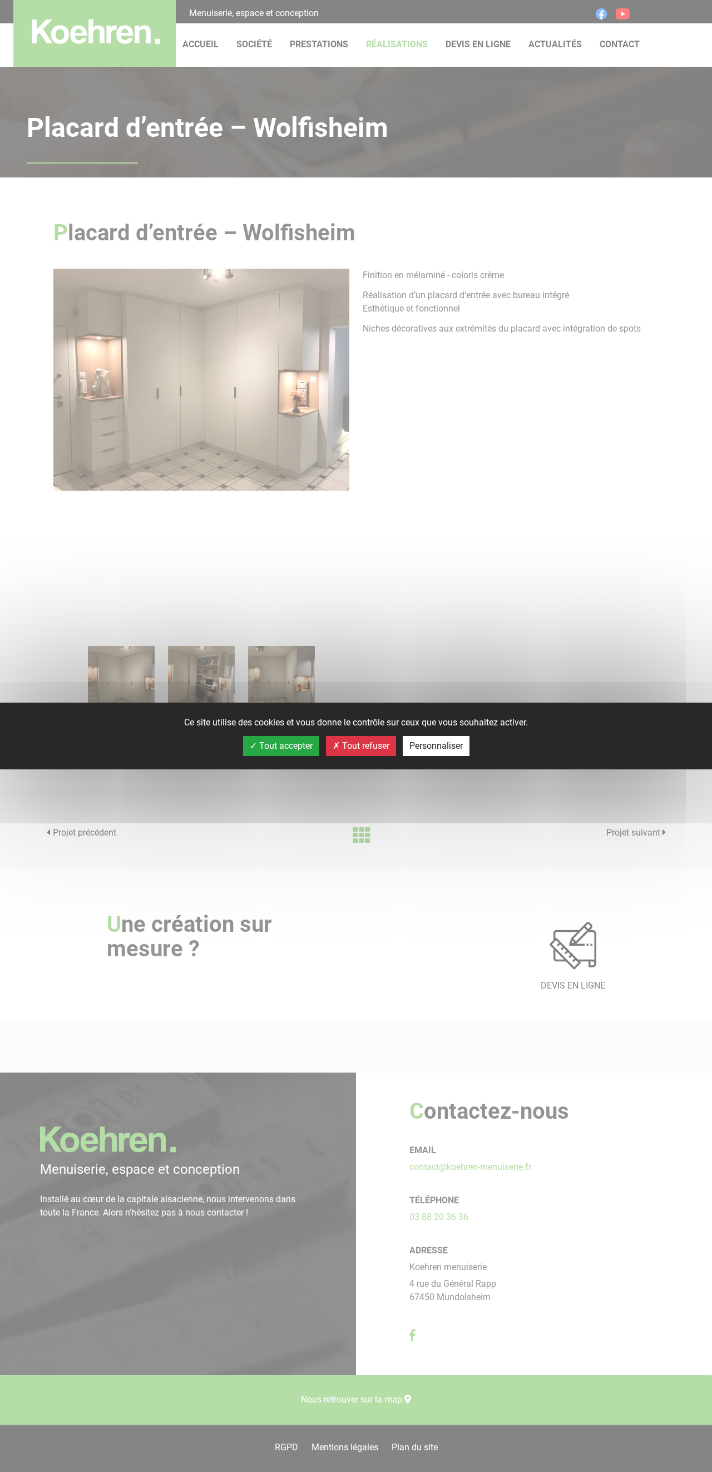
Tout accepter (285, 745)
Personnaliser (436, 745)
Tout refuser (364, 745)
